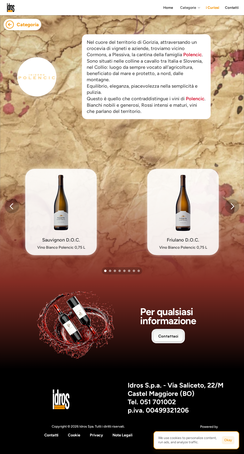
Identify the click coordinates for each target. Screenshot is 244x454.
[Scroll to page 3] (114, 270)
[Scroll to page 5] (124, 270)
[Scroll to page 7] (134, 270)
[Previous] (12, 206)
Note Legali (122, 435)
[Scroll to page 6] (129, 270)
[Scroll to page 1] (105, 270)
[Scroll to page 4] (119, 270)
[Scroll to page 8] (139, 270)
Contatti (51, 435)
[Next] (232, 206)
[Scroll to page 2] (110, 270)
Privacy (96, 435)
